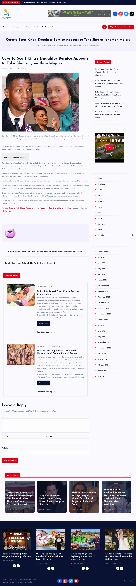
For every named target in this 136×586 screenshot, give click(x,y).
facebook (7, 30)
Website (5, 451)
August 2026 (103, 254)
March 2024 (102, 362)
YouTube (101, 238)
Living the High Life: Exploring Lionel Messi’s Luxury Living (83, 559)
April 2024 (102, 356)
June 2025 (102, 334)
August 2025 (103, 322)
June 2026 (102, 266)
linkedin (36, 30)
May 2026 (102, 271)
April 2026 (102, 277)
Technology (102, 227)
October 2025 (103, 311)
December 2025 (104, 300)
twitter (27, 30)
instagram (17, 30)
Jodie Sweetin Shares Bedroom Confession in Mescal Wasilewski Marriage (108, 97)
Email (49, 440)
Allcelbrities (6, 214)
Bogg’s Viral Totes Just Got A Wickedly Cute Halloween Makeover (106, 75)
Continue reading (45, 335)
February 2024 (103, 368)
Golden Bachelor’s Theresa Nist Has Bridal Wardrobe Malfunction (118, 559)
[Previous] (125, 477)
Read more (43, 326)
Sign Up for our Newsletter (121, 30)
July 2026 (101, 260)
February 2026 (103, 288)
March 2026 (102, 283)
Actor (100, 181)
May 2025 (102, 339)
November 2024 (104, 345)
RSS (99, 215)
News (100, 210)
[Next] (129, 477)
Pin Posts (45, 30)
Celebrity (101, 187)
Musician (101, 204)
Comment (6, 420)
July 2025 (101, 328)
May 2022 (102, 379)
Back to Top (128, 583)
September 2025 (104, 317)
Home (37, 48)
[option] (20, 499)
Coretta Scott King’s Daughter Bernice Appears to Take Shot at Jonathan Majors (71, 48)
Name (5, 440)
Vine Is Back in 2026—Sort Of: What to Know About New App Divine (107, 117)
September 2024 (104, 351)
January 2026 (103, 294)
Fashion (101, 193)
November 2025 (104, 305)
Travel (100, 232)
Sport (100, 221)
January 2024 (103, 373)
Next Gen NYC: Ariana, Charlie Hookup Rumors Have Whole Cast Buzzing (109, 86)
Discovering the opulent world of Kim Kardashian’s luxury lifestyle (49, 559)
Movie (100, 198)
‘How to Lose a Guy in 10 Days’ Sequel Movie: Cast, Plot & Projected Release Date (51, 501)
